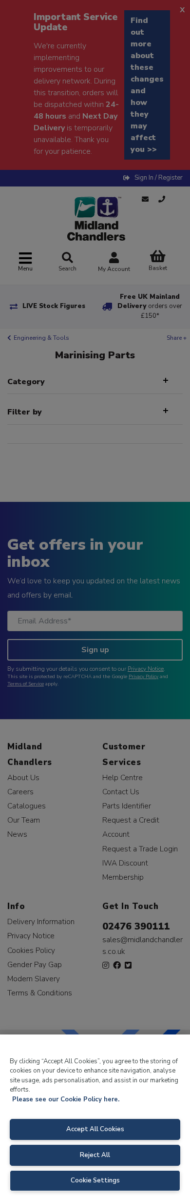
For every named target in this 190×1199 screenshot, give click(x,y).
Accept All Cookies (95, 1129)
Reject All (95, 1155)
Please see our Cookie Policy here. (65, 1099)
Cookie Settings (95, 1180)
